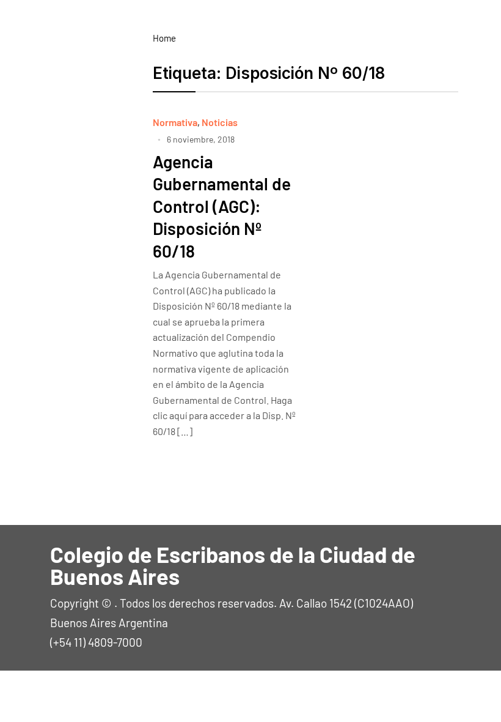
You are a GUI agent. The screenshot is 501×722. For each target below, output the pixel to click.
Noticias (220, 122)
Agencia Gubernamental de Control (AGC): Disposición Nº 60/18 (222, 206)
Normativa (175, 122)
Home (164, 37)
